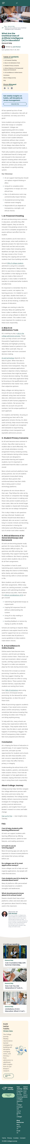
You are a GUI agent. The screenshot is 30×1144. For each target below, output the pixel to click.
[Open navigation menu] (3, 3)
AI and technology (8, 358)
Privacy (9, 1138)
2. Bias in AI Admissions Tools (11, 63)
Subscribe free (15, 104)
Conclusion (6, 75)
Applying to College (19, 1103)
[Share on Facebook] (4, 88)
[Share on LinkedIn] (11, 88)
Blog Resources (20, 1121)
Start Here (25, 1092)
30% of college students (15, 263)
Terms (4, 1138)
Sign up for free (7, 816)
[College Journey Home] (16, 3)
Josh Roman (17, 47)
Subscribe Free (8, 1095)
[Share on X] (8, 88)
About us (19, 1128)
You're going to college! (19, 1114)
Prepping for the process (19, 1093)
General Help (11, 26)
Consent (22, 1138)
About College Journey (9, 78)
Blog (5, 26)
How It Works (25, 1088)
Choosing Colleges (20, 1098)
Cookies (16, 1138)
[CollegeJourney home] (2, 27)
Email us (18, 1132)
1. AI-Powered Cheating (10, 60)
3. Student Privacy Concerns (11, 65)
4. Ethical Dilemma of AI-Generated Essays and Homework (13, 69)
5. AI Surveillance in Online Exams (12, 72)
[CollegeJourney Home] (8, 1088)
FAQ (4, 80)
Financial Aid (19, 1108)
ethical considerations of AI (13, 595)
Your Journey (19, 1088)
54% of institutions (11, 690)
